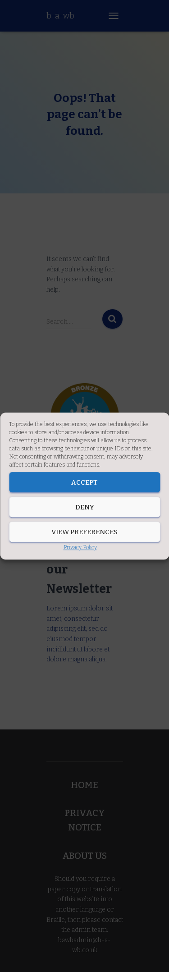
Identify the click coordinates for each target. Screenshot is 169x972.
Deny (84, 507)
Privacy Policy (80, 547)
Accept (84, 482)
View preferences (84, 532)
